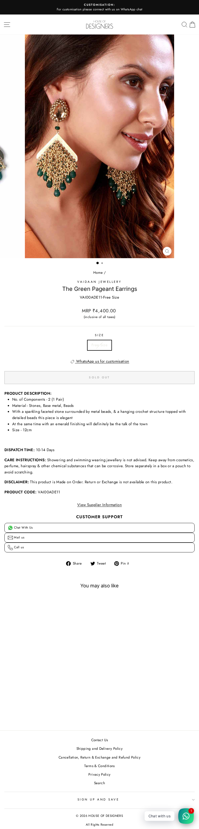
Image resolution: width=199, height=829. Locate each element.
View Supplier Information (99, 505)
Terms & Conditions (99, 765)
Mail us (18, 537)
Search (99, 782)
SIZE (99, 335)
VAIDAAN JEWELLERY (99, 281)
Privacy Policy (99, 774)
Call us (18, 547)
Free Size (99, 345)
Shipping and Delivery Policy (99, 748)
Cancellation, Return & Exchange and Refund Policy (99, 757)
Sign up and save (98, 799)
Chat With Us (23, 527)
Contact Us (99, 740)
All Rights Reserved (99, 824)
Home (98, 272)
